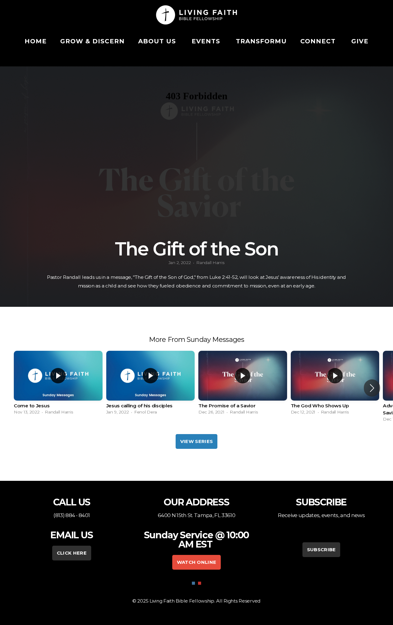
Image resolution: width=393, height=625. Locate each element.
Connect (319, 41)
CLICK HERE (72, 553)
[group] (58, 384)
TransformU (261, 41)
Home (36, 41)
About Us (158, 41)
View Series (196, 441)
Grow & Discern (92, 41)
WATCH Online (196, 562)
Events (207, 41)
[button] (372, 388)
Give (359, 41)
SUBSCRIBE (321, 549)
